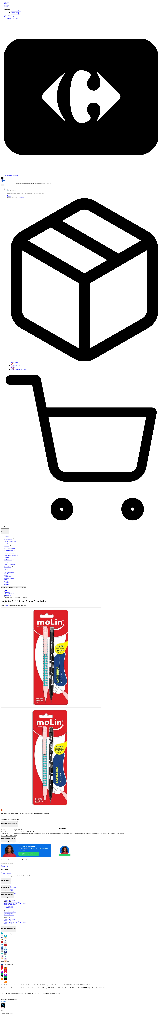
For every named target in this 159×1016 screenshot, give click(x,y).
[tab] (51, 657)
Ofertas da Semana (9, 578)
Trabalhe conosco (8, 913)
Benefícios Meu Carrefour (11, 18)
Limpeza (6, 584)
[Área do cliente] (4, 189)
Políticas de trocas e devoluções (12, 902)
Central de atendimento (10, 887)
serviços (6, 6)
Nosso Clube (16, 365)
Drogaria (6, 5)
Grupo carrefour (15, 12)
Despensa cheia (8, 576)
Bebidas (6, 581)
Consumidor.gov (8, 907)
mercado (6, 3)
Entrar (9, 196)
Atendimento (7, 15)
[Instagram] (4, 1002)
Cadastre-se (21, 197)
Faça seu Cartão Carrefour (11, 175)
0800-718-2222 (7, 873)
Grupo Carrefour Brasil (10, 912)
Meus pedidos (7, 903)
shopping (6, 2)
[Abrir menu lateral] (2, 178)
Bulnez (6, 573)
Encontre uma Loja (16, 11)
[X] (2, 1002)
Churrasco (6, 582)
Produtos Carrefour (9, 572)
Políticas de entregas (9, 900)
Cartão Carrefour (8, 906)
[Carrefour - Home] (3, 181)
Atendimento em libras (10, 17)
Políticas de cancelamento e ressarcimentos (15, 903)
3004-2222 (5, 866)
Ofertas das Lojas (15, 14)
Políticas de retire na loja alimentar (13, 923)
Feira (5, 579)
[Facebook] (1, 1002)
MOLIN (7, 605)
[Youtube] (5, 1002)
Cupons (6, 575)
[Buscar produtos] (2, 185)
